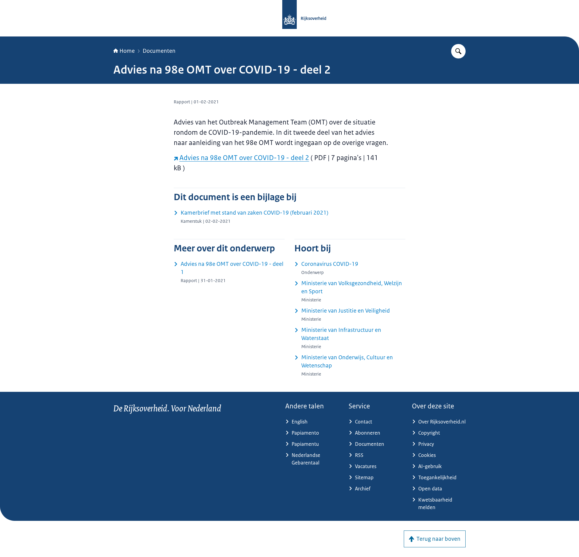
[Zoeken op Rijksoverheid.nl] (458, 51)
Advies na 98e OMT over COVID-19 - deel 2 (244, 157)
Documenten (159, 51)
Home (127, 51)
